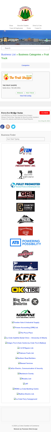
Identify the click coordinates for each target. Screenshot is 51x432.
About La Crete (37, 25)
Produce (20, 93)
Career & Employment (16, 28)
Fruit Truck (30, 93)
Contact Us (38, 28)
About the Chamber (23, 25)
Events (29, 28)
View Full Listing (25, 96)
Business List (8, 54)
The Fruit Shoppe (10, 85)
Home (11, 25)
